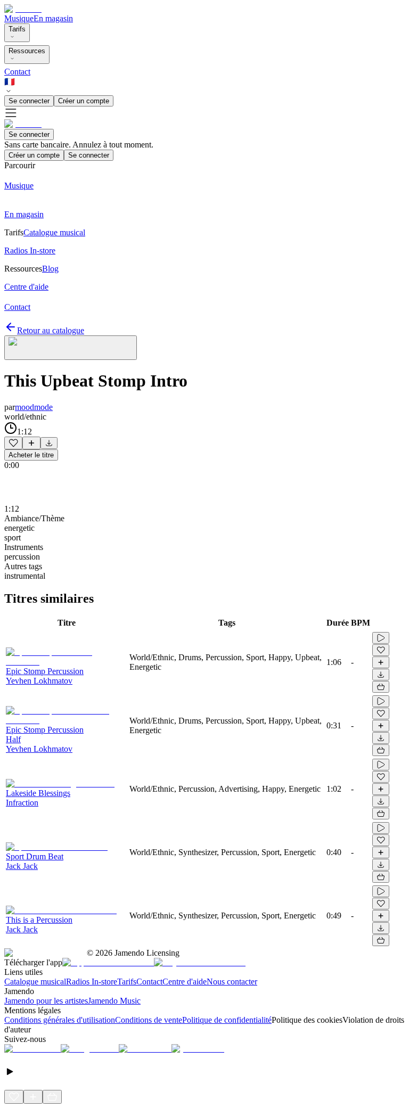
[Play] (70, 347)
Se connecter (29, 101)
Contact (17, 71)
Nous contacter (232, 981)
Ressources (27, 51)
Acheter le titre (31, 455)
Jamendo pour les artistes (46, 1000)
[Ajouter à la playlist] (31, 443)
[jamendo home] (23, 8)
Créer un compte (83, 101)
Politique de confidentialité (227, 1019)
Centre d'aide (184, 981)
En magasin (53, 18)
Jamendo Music (114, 1000)
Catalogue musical (35, 981)
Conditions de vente (148, 1019)
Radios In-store (91, 981)
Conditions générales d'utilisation (59, 1019)
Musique (19, 18)
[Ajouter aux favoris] (13, 443)
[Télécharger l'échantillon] (49, 443)
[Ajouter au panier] (380, 687)
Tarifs (17, 29)
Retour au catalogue (50, 330)
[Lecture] (380, 638)
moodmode (34, 407)
